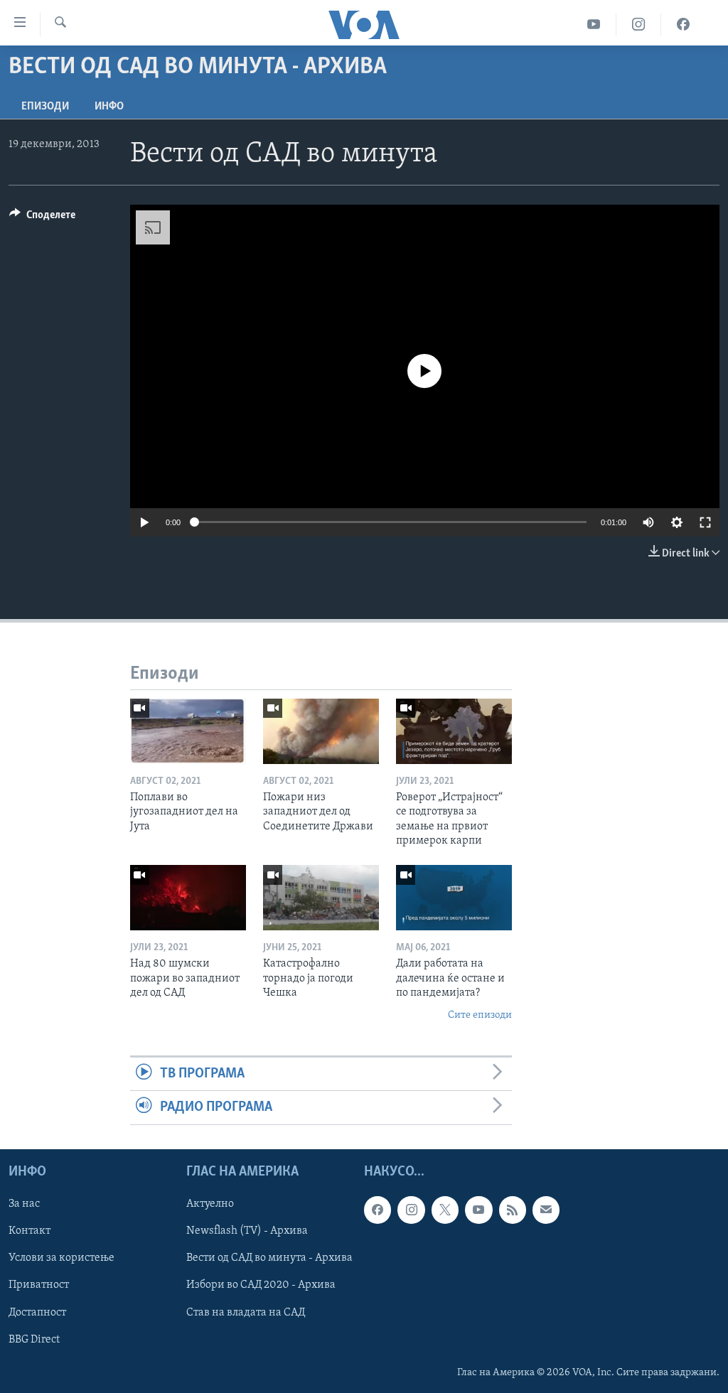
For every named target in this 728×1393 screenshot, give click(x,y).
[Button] (42, 218)
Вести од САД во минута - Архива (269, 1258)
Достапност (37, 1312)
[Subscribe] (546, 1209)
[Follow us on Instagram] (410, 1209)
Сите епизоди (480, 1015)
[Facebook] (683, 25)
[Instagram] (638, 25)
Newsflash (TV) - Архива (247, 1231)
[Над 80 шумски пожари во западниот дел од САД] (188, 897)
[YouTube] (594, 25)
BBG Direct (34, 1339)
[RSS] (512, 1209)
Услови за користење (61, 1258)
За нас (24, 1204)
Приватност (39, 1285)
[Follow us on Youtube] (478, 1209)
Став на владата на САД (245, 1312)
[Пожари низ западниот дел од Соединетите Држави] (321, 731)
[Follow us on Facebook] (377, 1209)
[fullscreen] (705, 522)
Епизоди (45, 106)
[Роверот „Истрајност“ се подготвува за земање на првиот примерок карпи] (454, 731)
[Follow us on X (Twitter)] (445, 1209)
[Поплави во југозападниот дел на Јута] (188, 731)
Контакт (29, 1231)
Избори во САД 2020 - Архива (261, 1285)
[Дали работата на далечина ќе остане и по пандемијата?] (454, 897)
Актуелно (210, 1204)
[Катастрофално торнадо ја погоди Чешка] (321, 897)
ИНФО (109, 106)
